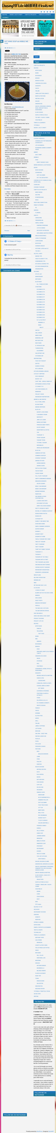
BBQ (36, 638)
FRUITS (37, 88)
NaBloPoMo (38, 494)
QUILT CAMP (38, 154)
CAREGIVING (38, 217)
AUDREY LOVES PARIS (42, 412)
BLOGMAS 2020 (41, 304)
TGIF (38, 432)
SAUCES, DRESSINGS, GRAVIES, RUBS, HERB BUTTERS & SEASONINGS (43, 108)
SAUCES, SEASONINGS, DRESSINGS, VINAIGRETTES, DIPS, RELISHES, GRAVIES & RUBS (44, 868)
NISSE (39, 325)
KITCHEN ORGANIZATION (41, 266)
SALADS (37, 101)
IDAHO (37, 950)
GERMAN (37, 713)
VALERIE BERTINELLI (43, 823)
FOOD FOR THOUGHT (40, 361)
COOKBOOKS (38, 172)
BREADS (37, 78)
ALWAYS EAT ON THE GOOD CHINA (44, 592)
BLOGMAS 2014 (41, 289)
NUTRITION (38, 243)
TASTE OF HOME (41, 853)
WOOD (36, 200)
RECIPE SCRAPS (41, 483)
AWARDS (37, 595)
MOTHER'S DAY (39, 340)
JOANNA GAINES (41, 835)
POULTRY (39, 761)
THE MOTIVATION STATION (42, 610)
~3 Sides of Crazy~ (14, 241)
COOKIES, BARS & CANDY (43, 685)
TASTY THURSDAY (39, 544)
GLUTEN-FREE (39, 715)
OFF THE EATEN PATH (42, 177)
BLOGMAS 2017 (41, 297)
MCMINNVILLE (40, 968)
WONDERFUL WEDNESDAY (42, 572)
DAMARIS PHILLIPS (43, 800)
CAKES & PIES (40, 678)
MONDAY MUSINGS (40, 491)
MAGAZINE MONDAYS (40, 481)
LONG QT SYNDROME (40, 238)
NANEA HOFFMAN (41, 422)
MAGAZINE (39, 838)
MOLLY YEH (41, 812)
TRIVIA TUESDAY (41, 437)
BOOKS (35, 167)
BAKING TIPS (38, 256)
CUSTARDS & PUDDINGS (43, 690)
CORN (38, 894)
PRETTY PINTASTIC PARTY (42, 508)
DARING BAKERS (41, 463)
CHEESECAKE (41, 680)
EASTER (37, 330)
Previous (6, 230)
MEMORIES (38, 391)
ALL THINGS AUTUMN (42, 284)
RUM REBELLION (41, 958)
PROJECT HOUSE (39, 394)
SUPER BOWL (37, 924)
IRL (36, 207)
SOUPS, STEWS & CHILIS (41, 115)
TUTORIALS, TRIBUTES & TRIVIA (42, 991)
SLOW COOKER (39, 112)
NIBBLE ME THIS (16, 54)
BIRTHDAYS (38, 279)
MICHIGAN (38, 952)
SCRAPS (39, 851)
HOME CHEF (40, 833)
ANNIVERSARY (39, 276)
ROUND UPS (38, 516)
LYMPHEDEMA (39, 240)
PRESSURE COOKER (40, 746)
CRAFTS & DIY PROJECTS (40, 189)
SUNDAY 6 (37, 531)
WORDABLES (40, 445)
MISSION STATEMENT (40, 603)
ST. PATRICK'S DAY (40, 345)
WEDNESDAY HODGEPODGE (42, 569)
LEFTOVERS (38, 728)
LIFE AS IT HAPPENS (39, 373)
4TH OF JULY (38, 274)
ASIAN (36, 73)
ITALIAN (37, 91)
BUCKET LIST (38, 379)
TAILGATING (40, 631)
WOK (36, 901)
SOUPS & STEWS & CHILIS (41, 882)
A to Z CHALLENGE (40, 401)
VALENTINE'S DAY (39, 353)
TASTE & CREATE (38, 930)
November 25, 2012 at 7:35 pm (13, 265)
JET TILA (40, 807)
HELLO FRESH (40, 830)
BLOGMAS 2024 (41, 315)
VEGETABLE (40, 666)
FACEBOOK (39, 789)
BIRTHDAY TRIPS (39, 937)
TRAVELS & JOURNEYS (45, 14)
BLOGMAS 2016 (41, 294)
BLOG (38, 772)
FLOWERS (37, 212)
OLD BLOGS (37, 587)
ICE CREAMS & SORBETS (43, 703)
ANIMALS (36, 157)
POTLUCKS (38, 743)
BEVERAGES (38, 75)
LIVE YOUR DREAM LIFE (41, 389)
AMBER (36, 152)
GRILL (36, 720)
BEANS (38, 891)
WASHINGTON (38, 986)
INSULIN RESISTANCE (40, 235)
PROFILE (37, 605)
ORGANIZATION (39, 269)
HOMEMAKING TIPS (40, 261)
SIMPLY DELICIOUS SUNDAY (44, 505)
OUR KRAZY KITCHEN (42, 503)
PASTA (38, 658)
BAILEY (41, 327)
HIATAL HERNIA (39, 223)
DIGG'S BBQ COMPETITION (40, 202)
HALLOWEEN (38, 332)
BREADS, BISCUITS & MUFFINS (44, 675)
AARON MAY (41, 794)
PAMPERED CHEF (41, 843)
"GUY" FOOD (41, 633)
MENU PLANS (37, 575)
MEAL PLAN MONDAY (40, 486)
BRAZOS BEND (40, 981)
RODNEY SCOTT (42, 817)
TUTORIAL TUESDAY (42, 442)
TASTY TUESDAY (39, 546)
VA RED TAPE (37, 993)
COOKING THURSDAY (39, 187)
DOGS (36, 159)
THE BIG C (37, 251)
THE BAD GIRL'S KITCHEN (41, 608)
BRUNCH (37, 646)
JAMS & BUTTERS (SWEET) (42, 93)
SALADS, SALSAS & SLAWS (42, 861)
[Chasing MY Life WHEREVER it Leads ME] (28, 5)
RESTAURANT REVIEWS (40, 912)
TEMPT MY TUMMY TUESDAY (42, 549)
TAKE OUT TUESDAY (40, 541)
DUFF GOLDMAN (41, 175)
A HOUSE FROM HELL (39, 138)
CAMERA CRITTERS (40, 453)
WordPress (40, 1131)
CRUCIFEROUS (40, 896)
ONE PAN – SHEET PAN (41, 733)
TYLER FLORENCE (42, 820)
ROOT (38, 899)
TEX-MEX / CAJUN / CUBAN (42, 117)
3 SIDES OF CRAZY (40, 590)
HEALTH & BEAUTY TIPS (41, 258)
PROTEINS (38, 749)
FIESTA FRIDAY (39, 471)
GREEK (37, 718)
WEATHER (37, 919)
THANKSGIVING (39, 348)
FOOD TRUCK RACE (43, 805)
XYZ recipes (38, 904)
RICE (38, 663)
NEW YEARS (38, 343)
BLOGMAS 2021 (41, 307)
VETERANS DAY (39, 356)
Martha (10, 255)
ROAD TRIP (38, 975)
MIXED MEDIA (38, 192)
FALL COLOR (40, 955)
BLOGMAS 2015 (41, 291)
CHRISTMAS (38, 286)
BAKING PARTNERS (40, 407)
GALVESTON (40, 983)
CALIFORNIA (38, 940)
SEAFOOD (39, 764)
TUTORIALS (5, 17)
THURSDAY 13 (40, 435)
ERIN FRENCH (41, 858)
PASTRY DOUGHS (41, 705)
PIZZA (36, 741)
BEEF (38, 751)
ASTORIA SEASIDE (41, 965)
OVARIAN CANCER (40, 246)
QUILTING (37, 194)
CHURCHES (37, 184)
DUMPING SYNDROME (42, 225)
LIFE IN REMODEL (39, 145)
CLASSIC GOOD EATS (42, 500)
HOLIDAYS (36, 271)
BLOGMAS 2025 (41, 317)
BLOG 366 (37, 450)
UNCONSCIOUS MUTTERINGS (42, 564)
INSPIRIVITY (40, 417)
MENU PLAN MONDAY (40, 488)
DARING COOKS (41, 465)
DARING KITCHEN (39, 460)
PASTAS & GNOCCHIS (40, 736)
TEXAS (37, 978)
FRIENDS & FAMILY (41, 825)
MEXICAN (37, 731)
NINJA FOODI (40, 879)
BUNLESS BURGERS (43, 754)
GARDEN (36, 210)
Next (28, 230)
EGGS (38, 649)
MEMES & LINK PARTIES (40, 399)
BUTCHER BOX (40, 779)
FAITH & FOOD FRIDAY (41, 468)
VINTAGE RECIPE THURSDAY (42, 567)
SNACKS (39, 628)
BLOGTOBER (38, 281)
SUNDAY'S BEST (39, 534)
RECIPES (4, 14)
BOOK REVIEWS (39, 170)
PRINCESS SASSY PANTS (43, 424)
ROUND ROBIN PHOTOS (41, 513)
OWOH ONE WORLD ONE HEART (42, 616)
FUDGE (38, 697)
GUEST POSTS (38, 600)
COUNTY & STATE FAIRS (41, 945)
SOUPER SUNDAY (39, 529)
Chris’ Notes (7, 189)
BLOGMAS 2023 (41, 312)
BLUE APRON (40, 774)
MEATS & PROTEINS (40, 96)
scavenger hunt (39, 518)
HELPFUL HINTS (38, 253)
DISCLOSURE (38, 598)
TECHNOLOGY (37, 932)
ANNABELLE (41, 322)
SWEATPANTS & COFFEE (43, 430)
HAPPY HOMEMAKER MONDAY (43, 478)
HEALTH (36, 215)
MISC (35, 582)
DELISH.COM (40, 787)
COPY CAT (39, 784)
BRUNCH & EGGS (39, 80)
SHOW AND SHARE (40, 523)
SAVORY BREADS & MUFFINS (42, 872)
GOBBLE (39, 828)
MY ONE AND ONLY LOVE (40, 585)
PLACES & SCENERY (40, 973)
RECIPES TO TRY (38, 907)
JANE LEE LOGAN (41, 419)
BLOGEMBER (40, 350)
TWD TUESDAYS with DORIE (42, 562)
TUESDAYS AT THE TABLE (41, 557)
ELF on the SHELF (41, 320)
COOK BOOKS (40, 782)
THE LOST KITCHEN (42, 856)
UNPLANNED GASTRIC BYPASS (44, 233)
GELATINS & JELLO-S (42, 700)
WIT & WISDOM (39, 368)
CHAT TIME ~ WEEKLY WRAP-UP (43, 381)
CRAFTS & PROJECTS (30, 14)
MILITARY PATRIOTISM (39, 577)
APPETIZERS (38, 70)
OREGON (37, 963)
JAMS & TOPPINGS (40, 726)
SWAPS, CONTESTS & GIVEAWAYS (42, 927)
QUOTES (37, 363)
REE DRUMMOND (42, 815)
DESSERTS (38, 85)
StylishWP (51, 1131)
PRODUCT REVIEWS (39, 618)
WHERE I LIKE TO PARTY (16, 14)
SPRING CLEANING (38, 922)
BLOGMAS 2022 (41, 309)
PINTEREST (40, 846)
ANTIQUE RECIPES (41, 769)
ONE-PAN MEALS (38, 613)
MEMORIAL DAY (39, 338)
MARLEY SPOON (41, 841)
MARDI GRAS (38, 335)
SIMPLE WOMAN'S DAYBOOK (42, 526)
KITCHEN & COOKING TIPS (42, 263)
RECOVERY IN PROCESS (43, 230)
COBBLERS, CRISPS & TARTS (44, 683)
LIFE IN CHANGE (41, 228)
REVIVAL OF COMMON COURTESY (43, 511)
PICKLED (37, 738)
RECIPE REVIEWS (39, 766)
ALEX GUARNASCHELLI (44, 797)
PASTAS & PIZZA (39, 98)
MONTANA (38, 960)
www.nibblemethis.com (18, 107)
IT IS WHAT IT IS (39, 386)
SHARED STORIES (39, 366)
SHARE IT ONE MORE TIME (42, 521)
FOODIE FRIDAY (39, 473)
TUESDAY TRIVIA (41, 440)
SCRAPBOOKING (39, 197)
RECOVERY (36, 909)
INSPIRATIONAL (38, 358)
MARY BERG (41, 810)
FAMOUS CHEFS (41, 792)
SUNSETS (37, 917)
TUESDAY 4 (38, 554)
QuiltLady (19, 225)
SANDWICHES (38, 103)
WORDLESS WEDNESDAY (43, 447)
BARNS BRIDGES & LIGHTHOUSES (42, 165)
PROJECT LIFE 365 (38, 621)
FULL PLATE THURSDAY (41, 476)
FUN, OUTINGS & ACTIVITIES (42, 947)
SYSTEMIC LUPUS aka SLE (41, 248)
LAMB (38, 756)
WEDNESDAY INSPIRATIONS (42, 396)
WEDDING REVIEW (39, 988)
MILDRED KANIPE (41, 970)
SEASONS (36, 914)
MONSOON (39, 942)
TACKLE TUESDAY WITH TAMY (43, 539)
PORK (38, 759)
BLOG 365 (37, 409)
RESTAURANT (40, 848)
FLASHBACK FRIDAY (42, 414)
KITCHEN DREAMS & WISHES (41, 371)
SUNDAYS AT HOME (40, 536)
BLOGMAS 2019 (41, 302)
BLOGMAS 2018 (41, 299)
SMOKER (39, 641)
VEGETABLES (38, 120)
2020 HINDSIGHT (39, 376)
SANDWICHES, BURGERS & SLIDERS (44, 864)
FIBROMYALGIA (39, 220)
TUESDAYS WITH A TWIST (41, 559)
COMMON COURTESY (40, 455)
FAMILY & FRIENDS (38, 205)
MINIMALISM (37, 580)
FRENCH (37, 708)
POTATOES (39, 661)
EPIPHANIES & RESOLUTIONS (42, 384)
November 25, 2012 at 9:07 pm (13, 249)
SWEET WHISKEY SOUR (42, 162)
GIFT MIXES (41, 688)
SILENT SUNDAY (41, 427)
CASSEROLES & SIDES (40, 83)
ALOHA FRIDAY (39, 404)
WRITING (36, 996)
